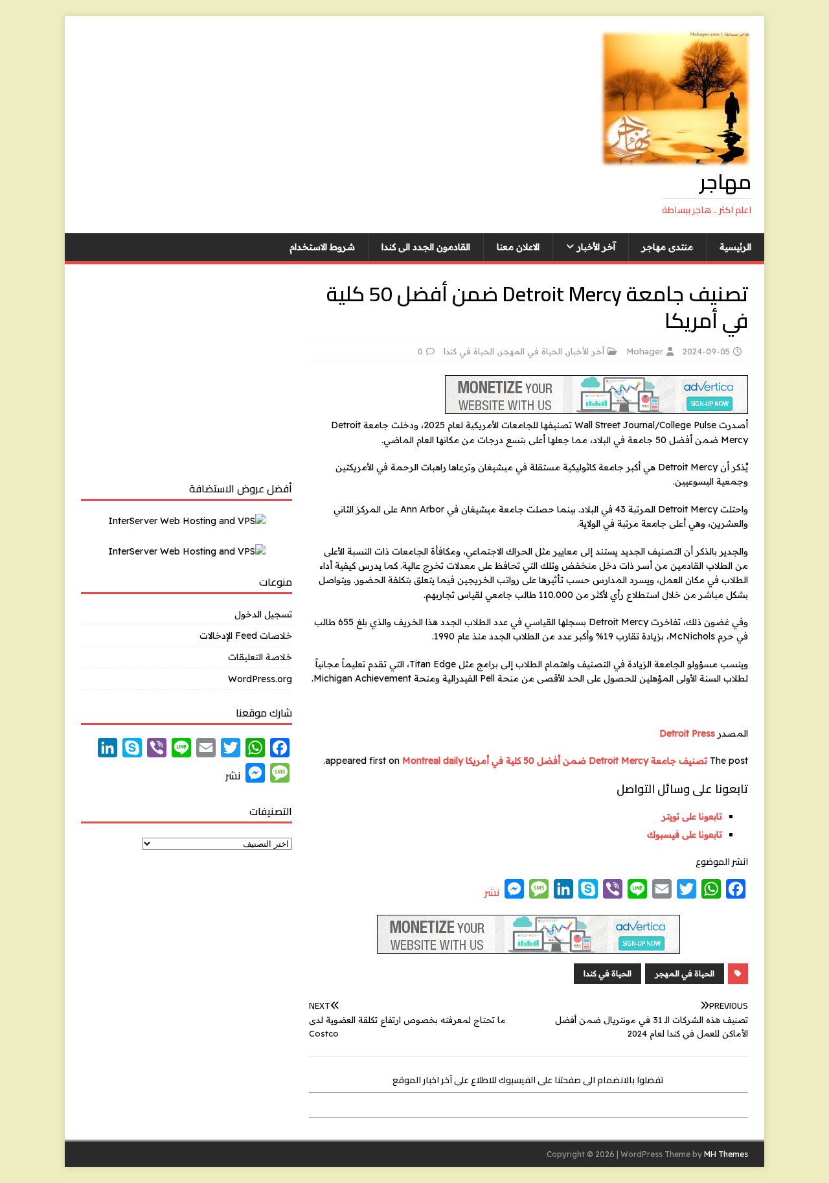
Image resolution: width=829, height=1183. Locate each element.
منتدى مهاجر (667, 247)
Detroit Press (687, 733)
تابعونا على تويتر (692, 816)
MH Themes (726, 1154)
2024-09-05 (706, 351)
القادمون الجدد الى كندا (425, 247)
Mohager (644, 351)
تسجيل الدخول (263, 614)
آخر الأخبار (596, 247)
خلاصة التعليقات (260, 657)
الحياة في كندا (469, 351)
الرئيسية (735, 247)
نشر (491, 892)
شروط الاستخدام (322, 247)
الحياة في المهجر (530, 351)
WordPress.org (260, 679)
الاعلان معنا (518, 247)
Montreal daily (432, 760)
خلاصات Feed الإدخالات (245, 635)
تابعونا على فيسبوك (684, 834)
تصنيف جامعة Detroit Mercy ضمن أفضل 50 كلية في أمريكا (586, 760)
